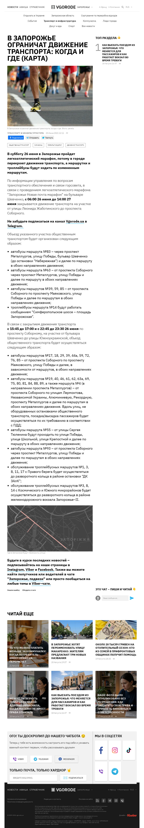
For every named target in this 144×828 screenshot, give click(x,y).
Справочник (37, 7)
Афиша (23, 7)
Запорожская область (62, 15)
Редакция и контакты (52, 799)
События (32, 20)
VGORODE (66, 789)
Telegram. (15, 226)
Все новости (88, 26)
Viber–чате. (41, 583)
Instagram (15, 569)
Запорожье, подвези (26, 579)
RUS (127, 7)
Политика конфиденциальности (20, 802)
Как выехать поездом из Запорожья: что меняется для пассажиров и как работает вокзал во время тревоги (118, 53)
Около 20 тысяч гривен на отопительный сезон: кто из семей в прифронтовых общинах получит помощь (115, 649)
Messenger (69, 759)
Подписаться (76, 778)
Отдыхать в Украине (33, 15)
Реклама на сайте (86, 799)
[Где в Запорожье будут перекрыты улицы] (50, 528)
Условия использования (16, 799)
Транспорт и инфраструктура (60, 20)
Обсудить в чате (29, 590)
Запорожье (83, 790)
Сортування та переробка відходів (99, 15)
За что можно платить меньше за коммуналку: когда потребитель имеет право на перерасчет (27, 654)
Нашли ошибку (13, 590)
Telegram (43, 759)
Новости (12, 7)
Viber (30, 569)
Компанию (115, 7)
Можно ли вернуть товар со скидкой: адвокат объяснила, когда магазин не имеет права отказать (27, 705)
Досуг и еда (55, 26)
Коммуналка (89, 20)
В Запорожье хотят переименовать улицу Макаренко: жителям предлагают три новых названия (68, 651)
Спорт (71, 26)
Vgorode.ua (75, 221)
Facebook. (46, 569)
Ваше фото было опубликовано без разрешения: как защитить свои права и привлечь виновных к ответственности (115, 703)
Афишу (104, 7)
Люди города (109, 20)
